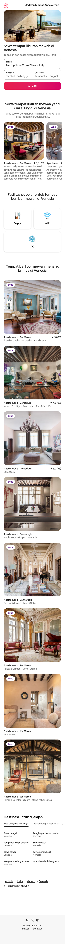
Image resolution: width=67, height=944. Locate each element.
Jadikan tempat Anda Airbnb (42, 5)
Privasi (25, 928)
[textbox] (18, 76)
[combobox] (32, 65)
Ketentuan (37, 928)
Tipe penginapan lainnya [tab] (16, 823)
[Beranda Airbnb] (6, 5)
